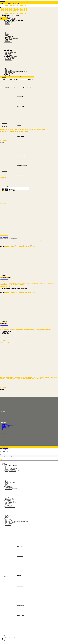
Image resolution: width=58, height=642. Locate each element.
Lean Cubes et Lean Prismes (9, 508)
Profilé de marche (8, 519)
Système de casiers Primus (9, 499)
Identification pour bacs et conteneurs (11, 502)
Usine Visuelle (4, 417)
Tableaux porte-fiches (5, 439)
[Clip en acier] (15, 370)
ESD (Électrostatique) (7, 500)
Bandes (6, 480)
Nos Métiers (4, 527)
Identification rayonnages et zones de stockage (12, 470)
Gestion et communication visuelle (7, 425)
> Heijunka (7, 494)
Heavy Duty (7, 484)
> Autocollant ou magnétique (10, 476)
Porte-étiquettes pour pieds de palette (11, 18)
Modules (6, 485)
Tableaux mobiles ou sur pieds (10, 507)
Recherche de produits (4, 458)
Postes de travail (8, 525)
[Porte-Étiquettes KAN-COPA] (15, 320)
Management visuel (5, 426)
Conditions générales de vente (6, 449)
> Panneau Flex (7, 478)
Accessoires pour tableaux (9, 501)
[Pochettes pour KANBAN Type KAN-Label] (15, 274)
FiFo (3, 429)
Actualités (3, 462)
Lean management (5, 428)
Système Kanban (5, 424)
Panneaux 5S (7, 490)
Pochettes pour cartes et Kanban (10, 19)
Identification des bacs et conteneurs (8, 20)
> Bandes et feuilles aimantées (10, 477)
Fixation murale (7, 491)
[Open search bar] (3, 636)
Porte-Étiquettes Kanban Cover (4, 235)
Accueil (1, 20)
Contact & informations (5, 635)
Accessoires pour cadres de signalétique (11, 488)
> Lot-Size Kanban (8, 495)
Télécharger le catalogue (8, 3)
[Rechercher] (1, 459)
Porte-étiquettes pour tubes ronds (10, 21)
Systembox (7, 496)
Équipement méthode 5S (6, 427)
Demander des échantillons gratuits (16, 3)
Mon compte (1, 3)
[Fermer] (0, 449)
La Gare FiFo (7, 516)
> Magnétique (7, 475)
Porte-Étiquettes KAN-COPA (3, 323)
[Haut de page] (0, 454)
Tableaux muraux (8, 509)
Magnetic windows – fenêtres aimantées (11, 513)
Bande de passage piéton (9, 523)
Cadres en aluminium (8, 489)
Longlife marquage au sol (8, 479)
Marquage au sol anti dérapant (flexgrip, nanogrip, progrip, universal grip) (17, 521)
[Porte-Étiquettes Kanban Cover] (15, 232)
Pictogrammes (7, 483)
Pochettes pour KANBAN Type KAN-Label (5, 277)
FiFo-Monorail (7, 515)
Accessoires (7, 511)
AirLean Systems (5, 442)
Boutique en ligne (4, 464)
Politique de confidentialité (6, 447)
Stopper (6, 517)
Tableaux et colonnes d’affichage (7, 440)
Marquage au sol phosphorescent (10, 522)
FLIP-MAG (7, 512)
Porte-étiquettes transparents (10, 472)
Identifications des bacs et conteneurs (11, 15)
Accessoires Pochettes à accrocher (20, 20)
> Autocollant (7, 473)
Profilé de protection (8, 520)
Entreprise (3, 463)
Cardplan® (7, 497)
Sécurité (5, 518)
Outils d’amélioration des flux (7, 441)
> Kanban (6, 493)
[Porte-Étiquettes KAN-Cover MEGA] (15, 170)
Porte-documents (8, 17)
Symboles (6, 481)
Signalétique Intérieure (6, 416)
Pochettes (6, 16)
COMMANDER (2, 86)
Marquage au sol (5, 415)
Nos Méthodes (4, 576)
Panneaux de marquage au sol (10, 482)
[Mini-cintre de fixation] (15, 122)
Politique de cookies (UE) (6, 448)
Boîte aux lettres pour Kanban (10, 498)
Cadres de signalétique (5, 438)
